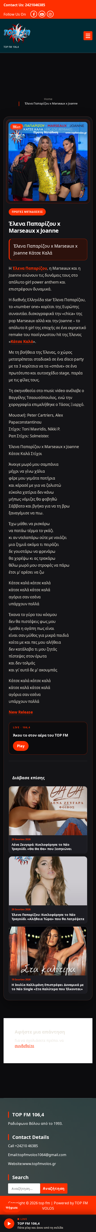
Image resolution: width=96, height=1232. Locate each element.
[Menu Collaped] (87, 35)
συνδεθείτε (24, 1045)
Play (21, 745)
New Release (21, 712)
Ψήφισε (12, 1208)
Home (48, 99)
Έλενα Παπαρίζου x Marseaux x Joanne (51, 103)
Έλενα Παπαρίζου (30, 268)
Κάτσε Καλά (22, 341)
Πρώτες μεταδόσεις (27, 212)
